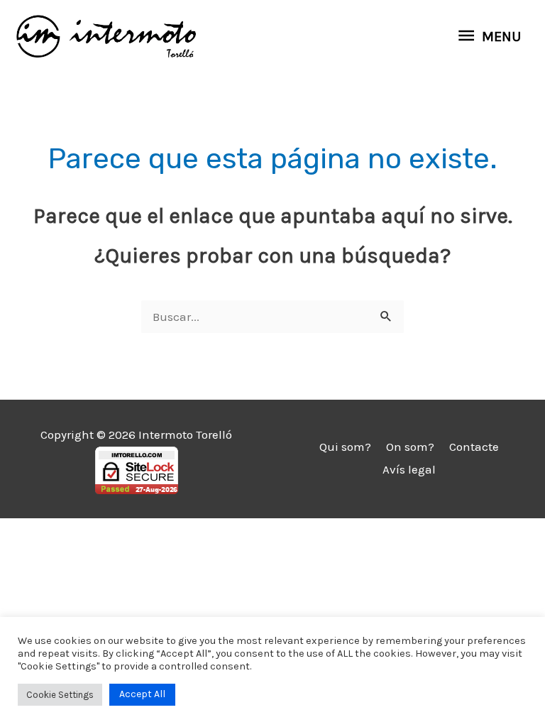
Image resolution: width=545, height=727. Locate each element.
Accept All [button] (142, 694)
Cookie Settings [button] (60, 694)
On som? (410, 446)
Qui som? (345, 446)
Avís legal (409, 469)
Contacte (474, 446)
